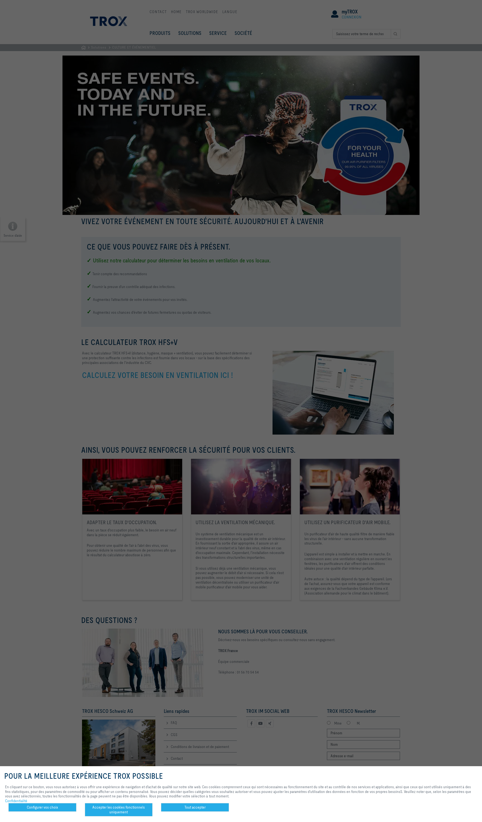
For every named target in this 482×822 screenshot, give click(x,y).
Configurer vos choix (42, 807)
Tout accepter (195, 807)
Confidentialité (16, 801)
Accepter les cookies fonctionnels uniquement (118, 809)
